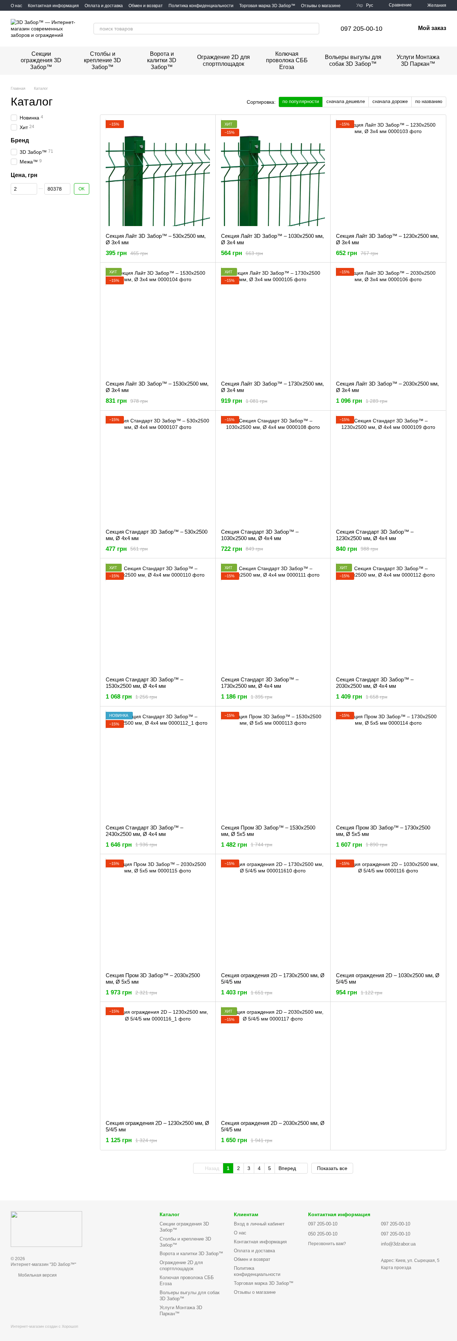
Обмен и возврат (146, 5)
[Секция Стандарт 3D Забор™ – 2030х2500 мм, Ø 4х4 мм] (388, 617)
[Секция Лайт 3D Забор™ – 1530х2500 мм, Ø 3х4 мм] (158, 321)
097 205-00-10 (361, 28)
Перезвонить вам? (327, 1243)
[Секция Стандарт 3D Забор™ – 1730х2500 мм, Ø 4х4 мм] (273, 617)
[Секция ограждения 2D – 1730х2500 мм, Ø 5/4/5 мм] (273, 913)
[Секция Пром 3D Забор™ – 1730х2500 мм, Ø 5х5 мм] (388, 765)
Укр (359, 5)
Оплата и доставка (104, 5)
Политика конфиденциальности (201, 5)
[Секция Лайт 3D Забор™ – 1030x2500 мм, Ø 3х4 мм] (273, 173)
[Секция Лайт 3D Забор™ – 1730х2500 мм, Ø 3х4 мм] (273, 321)
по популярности (300, 101)
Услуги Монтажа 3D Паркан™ (418, 60)
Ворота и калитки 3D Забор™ (161, 60)
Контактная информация (53, 5)
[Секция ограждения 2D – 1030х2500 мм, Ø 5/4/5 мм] (388, 913)
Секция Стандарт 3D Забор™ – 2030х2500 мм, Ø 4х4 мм (374, 682)
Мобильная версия (37, 1275)
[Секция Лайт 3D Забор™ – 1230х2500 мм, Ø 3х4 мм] (388, 173)
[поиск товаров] (313, 28)
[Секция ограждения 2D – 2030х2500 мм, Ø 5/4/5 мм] (273, 1061)
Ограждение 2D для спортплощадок (223, 60)
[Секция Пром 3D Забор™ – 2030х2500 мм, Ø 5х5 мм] (158, 913)
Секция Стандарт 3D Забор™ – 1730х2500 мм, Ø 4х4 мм (259, 682)
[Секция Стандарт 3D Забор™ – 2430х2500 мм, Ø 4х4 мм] (158, 765)
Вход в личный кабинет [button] (259, 1224)
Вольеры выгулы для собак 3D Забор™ (353, 60)
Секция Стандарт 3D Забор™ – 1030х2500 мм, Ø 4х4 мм (259, 535)
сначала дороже (390, 101)
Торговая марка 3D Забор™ (267, 5)
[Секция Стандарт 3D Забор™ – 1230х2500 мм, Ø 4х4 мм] (388, 469)
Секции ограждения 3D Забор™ (41, 60)
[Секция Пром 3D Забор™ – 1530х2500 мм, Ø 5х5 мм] (273, 765)
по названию (428, 101)
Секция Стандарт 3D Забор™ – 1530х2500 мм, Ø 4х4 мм (144, 682)
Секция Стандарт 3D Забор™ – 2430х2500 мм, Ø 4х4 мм (144, 830)
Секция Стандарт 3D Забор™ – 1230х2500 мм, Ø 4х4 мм (374, 535)
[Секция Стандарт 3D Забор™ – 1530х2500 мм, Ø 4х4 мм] (158, 617)
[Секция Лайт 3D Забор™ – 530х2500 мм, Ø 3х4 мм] (158, 173)
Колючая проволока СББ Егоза (287, 60)
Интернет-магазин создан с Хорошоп (44, 1326)
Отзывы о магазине (321, 5)
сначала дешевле (345, 101)
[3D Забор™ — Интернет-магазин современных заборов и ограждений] (46, 1228)
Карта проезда (396, 1267)
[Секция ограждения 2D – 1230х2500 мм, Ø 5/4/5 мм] (158, 1061)
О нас (16, 5)
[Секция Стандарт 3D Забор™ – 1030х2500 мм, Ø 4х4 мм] (273, 469)
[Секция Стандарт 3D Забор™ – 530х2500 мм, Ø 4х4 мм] (158, 469)
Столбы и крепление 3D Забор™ (102, 60)
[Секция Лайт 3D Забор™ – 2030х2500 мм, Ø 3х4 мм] (388, 321)
